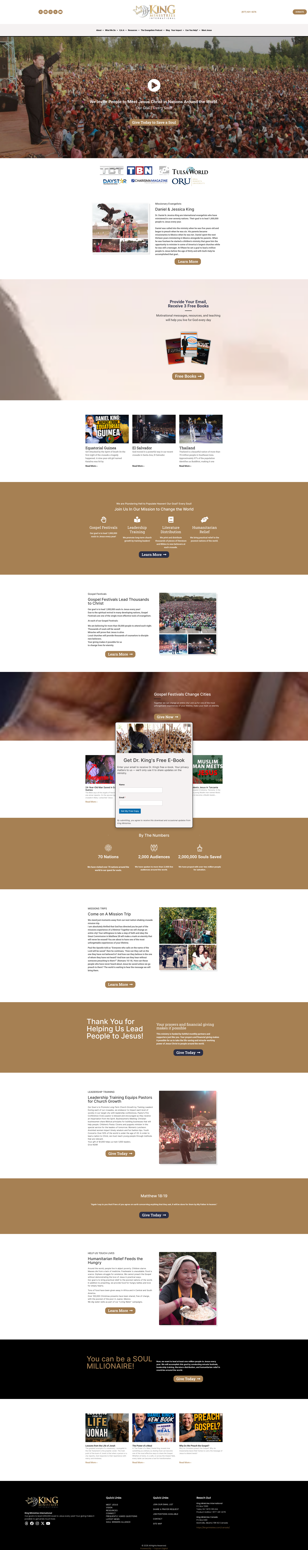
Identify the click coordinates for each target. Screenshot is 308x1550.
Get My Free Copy (130, 811)
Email (122, 797)
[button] (189, 726)
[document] (154, 775)
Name (122, 784)
